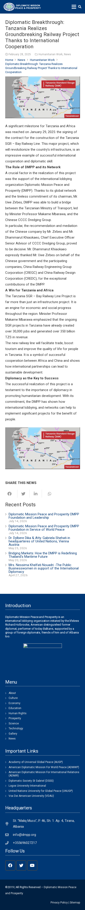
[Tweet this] (23, 494)
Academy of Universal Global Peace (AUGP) (36, 762)
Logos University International (27, 785)
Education (15, 708)
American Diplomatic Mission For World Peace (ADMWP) (44, 767)
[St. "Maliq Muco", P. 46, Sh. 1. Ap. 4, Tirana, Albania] (9, 823)
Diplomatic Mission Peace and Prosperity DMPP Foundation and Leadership (44, 516)
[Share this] (11, 494)
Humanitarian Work (51, 54)
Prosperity (15, 718)
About (12, 693)
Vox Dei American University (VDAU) (31, 795)
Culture (13, 698)
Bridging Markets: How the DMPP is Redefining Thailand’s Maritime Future (43, 555)
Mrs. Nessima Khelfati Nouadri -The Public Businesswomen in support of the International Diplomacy (44, 568)
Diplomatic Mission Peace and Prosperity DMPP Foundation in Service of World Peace (44, 528)
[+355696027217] (9, 843)
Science (14, 723)
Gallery (13, 733)
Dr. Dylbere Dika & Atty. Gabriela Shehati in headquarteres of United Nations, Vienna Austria (39, 541)
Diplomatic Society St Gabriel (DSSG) (31, 780)
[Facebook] (10, 865)
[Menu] (74, 6)
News (67, 54)
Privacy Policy (59, 902)
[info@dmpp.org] (9, 834)
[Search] (79, 7)
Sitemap (75, 902)
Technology (16, 728)
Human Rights (18, 713)
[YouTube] (32, 865)
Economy (14, 703)
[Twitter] (21, 865)
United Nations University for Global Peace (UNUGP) (41, 791)
